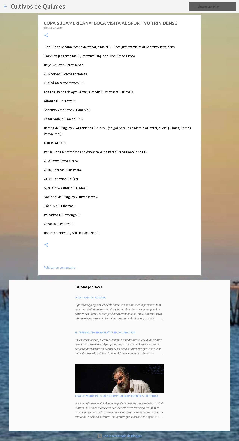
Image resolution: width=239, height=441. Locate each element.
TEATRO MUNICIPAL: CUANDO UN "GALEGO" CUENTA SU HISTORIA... (117, 396)
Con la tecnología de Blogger (122, 435)
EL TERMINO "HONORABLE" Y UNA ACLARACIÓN (105, 332)
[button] (46, 35)
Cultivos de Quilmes (37, 6)
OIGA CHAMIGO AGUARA (90, 297)
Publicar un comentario (59, 267)
